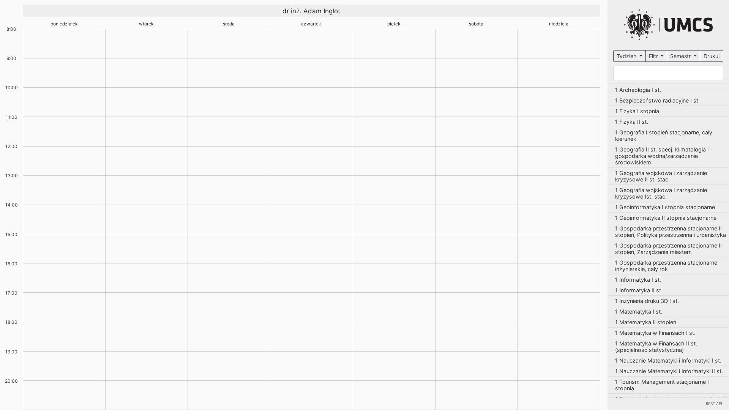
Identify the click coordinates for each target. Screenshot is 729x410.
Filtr (654, 56)
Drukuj (712, 56)
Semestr (681, 56)
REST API (714, 403)
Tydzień (627, 56)
